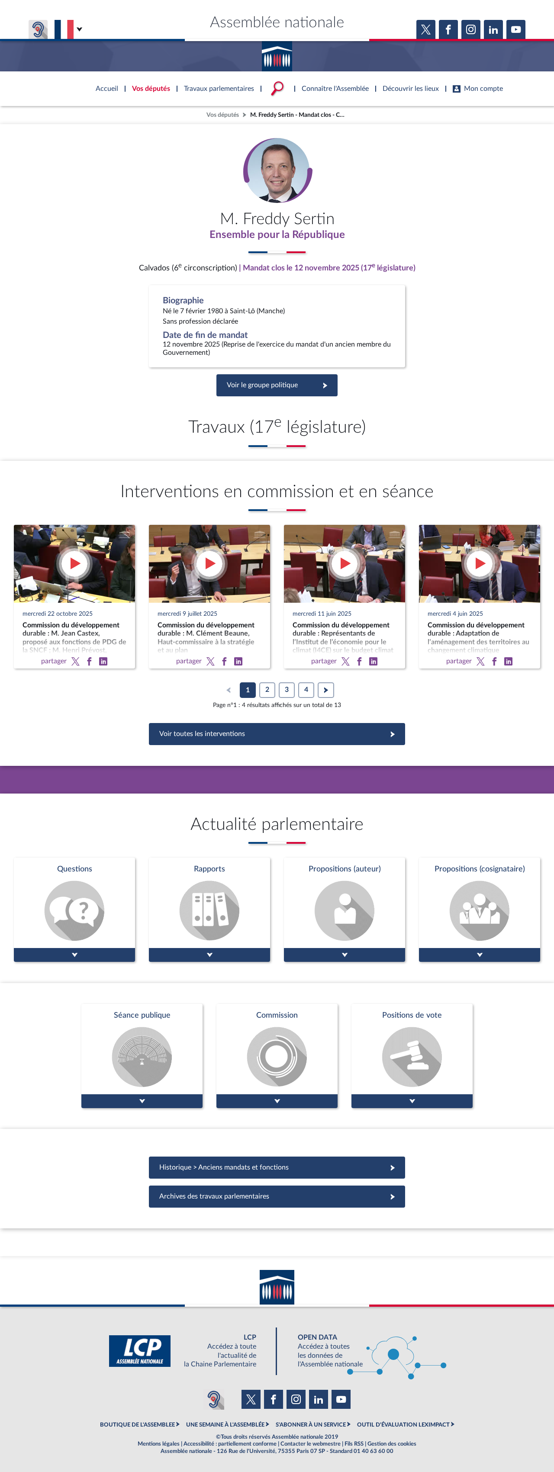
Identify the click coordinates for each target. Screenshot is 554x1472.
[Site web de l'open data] (364, 1351)
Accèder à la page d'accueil (277, 53)
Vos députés (222, 115)
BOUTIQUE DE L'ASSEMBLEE (137, 1424)
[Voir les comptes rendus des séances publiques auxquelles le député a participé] (142, 1056)
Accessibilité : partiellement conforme (230, 1443)
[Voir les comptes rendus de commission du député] (277, 1056)
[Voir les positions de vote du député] (412, 1056)
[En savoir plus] (344, 910)
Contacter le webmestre (310, 1443)
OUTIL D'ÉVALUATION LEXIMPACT (403, 1424)
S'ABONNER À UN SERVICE (311, 1424)
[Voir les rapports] (209, 910)
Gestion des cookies (391, 1443)
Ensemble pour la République (277, 235)
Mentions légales (159, 1443)
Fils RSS (354, 1443)
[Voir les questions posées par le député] (74, 910)
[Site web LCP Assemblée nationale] (189, 1351)
